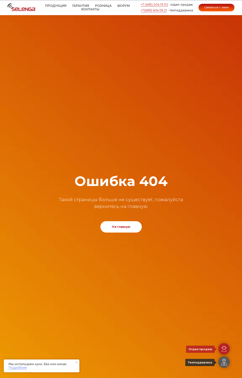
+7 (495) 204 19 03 (154, 4)
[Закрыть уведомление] (76, 362)
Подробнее (18, 367)
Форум (123, 6)
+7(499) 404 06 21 (154, 10)
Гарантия (80, 6)
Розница (103, 6)
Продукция (56, 6)
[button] (216, 7)
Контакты (90, 9)
